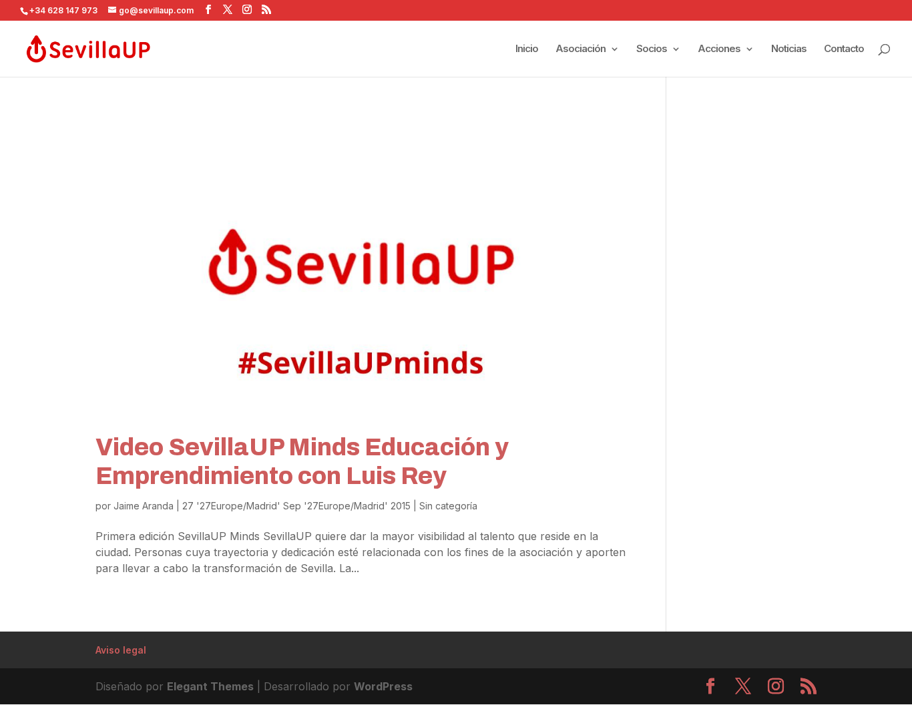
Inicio (526, 49)
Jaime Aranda (143, 505)
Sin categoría (448, 505)
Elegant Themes (210, 686)
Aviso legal (120, 650)
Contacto (844, 49)
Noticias (789, 49)
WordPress (383, 686)
